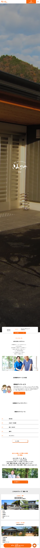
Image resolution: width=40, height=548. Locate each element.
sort (38, 2)
